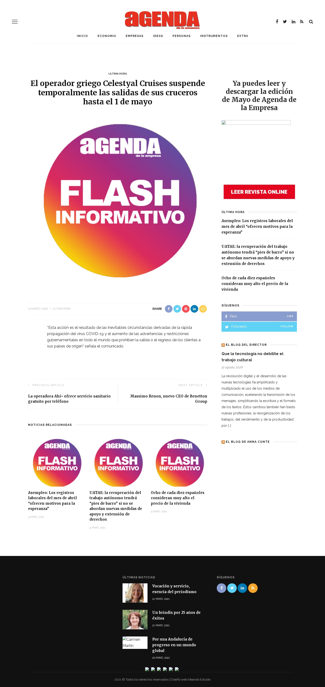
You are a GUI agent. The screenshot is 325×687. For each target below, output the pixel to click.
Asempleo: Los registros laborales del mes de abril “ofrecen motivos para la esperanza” (257, 226)
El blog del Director (246, 344)
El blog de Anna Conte (248, 441)
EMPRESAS (134, 36)
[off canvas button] (15, 22)
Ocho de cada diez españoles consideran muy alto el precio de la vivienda (177, 498)
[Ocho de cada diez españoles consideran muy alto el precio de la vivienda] (179, 460)
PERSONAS (181, 36)
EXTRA (242, 36)
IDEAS (158, 36)
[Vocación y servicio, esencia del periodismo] (135, 592)
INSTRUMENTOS (214, 36)
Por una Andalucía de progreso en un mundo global (174, 645)
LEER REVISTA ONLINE (259, 192)
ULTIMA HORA (117, 73)
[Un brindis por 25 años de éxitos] (135, 619)
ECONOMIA (107, 36)
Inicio (82, 36)
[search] (311, 22)
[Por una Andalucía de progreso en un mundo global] (135, 642)
